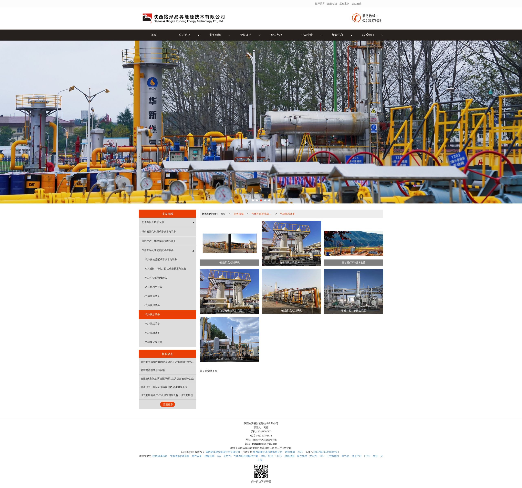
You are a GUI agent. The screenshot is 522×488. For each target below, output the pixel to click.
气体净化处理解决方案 (245, 456)
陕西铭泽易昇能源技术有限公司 (223, 452)
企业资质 (357, 3)
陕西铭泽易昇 (160, 456)
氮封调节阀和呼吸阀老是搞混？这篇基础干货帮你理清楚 (168, 362)
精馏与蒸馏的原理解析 (153, 370)
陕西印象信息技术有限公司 (267, 452)
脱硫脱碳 (289, 456)
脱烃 (375, 456)
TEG (322, 456)
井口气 (313, 456)
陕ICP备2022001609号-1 (326, 452)
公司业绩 (307, 34)
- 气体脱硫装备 (152, 332)
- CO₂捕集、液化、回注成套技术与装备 (165, 268)
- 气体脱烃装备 (152, 305)
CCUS (278, 456)
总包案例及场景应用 (153, 222)
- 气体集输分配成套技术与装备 (160, 259)
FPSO (367, 456)
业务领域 (215, 34)
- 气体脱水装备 (152, 314)
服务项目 (332, 3)
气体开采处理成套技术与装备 (263, 213)
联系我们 (368, 34)
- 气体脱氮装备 (152, 296)
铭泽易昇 (320, 3)
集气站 (345, 456)
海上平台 (357, 456)
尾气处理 (302, 456)
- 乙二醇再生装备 (153, 287)
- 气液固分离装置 (153, 342)
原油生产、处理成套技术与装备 (159, 241)
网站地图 (290, 452)
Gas (219, 456)
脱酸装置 (209, 456)
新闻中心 (337, 34)
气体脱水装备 (287, 213)
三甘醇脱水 (333, 456)
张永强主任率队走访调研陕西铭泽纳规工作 (164, 387)
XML (300, 452)
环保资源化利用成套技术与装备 (159, 231)
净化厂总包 (267, 456)
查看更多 (168, 404)
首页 (154, 34)
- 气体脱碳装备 (152, 323)
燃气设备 (197, 456)
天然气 (227, 456)
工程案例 (344, 3)
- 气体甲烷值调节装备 (155, 277)
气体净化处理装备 (179, 456)
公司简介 (184, 34)
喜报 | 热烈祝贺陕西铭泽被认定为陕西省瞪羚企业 (167, 378)
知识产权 (276, 34)
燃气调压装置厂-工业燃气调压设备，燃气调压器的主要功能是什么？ (168, 395)
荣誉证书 (245, 34)
